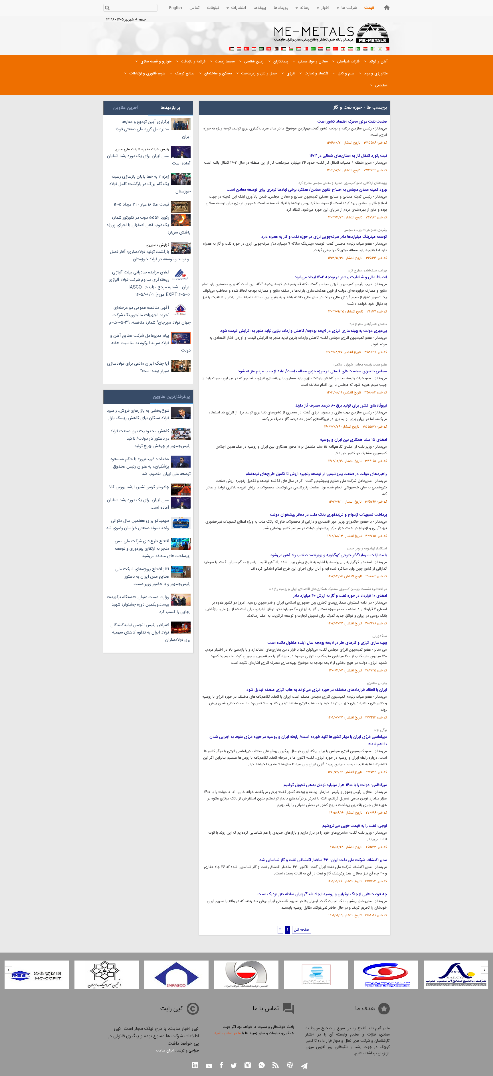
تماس (194, 7)
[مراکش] (335, 48)
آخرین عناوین (125, 108)
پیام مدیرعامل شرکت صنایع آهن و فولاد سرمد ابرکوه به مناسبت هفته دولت (150, 343)
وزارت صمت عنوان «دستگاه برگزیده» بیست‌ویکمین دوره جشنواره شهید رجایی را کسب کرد (149, 605)
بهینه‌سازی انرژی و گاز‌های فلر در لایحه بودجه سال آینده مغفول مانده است (327, 642)
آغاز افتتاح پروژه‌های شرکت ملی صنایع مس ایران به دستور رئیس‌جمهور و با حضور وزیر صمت (153, 577)
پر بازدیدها (170, 108)
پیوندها (259, 7)
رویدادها (281, 7)
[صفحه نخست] (387, 7)
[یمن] (239, 48)
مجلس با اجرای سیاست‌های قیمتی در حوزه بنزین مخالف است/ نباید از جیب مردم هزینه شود (312, 371)
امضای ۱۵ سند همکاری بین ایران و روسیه (353, 440)
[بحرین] (387, 48)
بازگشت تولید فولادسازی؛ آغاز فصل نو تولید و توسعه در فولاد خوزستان (150, 255)
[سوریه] (254, 48)
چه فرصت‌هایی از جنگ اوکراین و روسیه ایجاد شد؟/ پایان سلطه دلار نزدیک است (322, 894)
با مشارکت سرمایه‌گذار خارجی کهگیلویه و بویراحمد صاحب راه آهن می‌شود (328, 555)
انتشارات (238, 7)
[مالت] (306, 48)
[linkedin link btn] (195, 1066)
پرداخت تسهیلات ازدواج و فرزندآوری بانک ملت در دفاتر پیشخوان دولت (328, 514)
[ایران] (350, 48)
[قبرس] (380, 48)
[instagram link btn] (248, 1066)
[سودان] (298, 48)
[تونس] (268, 48)
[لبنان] (343, 48)
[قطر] (276, 48)
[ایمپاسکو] (176, 975)
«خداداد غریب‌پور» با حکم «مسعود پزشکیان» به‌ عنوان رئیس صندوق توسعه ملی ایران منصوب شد (150, 467)
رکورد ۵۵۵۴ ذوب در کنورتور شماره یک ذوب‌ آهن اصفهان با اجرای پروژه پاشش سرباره (149, 225)
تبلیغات (213, 7)
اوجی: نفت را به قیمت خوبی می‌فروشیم (354, 826)
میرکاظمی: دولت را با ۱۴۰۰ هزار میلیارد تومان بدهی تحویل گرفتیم (335, 785)
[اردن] (283, 48)
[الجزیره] (372, 48)
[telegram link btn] (304, 1066)
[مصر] (365, 48)
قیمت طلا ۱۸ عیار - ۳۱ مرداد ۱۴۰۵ (141, 204)
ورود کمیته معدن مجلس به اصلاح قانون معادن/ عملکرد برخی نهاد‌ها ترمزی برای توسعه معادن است (307, 189)
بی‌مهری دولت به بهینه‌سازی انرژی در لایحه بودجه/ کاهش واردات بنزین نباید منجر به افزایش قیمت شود (303, 331)
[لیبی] (313, 48)
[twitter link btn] (234, 1066)
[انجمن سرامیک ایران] (106, 975)
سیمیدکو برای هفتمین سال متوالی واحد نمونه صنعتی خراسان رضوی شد (137, 524)
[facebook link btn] (221, 1066)
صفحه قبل (301, 930)
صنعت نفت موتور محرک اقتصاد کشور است (352, 121)
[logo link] (332, 36)
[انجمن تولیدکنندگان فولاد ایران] (246, 975)
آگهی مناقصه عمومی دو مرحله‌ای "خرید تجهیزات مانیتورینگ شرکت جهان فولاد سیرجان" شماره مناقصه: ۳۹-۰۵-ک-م (150, 315)
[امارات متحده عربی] (231, 48)
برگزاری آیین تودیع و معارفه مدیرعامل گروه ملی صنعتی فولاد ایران (153, 129)
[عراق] (320, 48)
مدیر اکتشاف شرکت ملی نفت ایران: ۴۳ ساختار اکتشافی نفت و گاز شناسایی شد (323, 860)
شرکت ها (349, 7)
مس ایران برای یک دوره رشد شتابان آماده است (149, 160)
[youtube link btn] (209, 1067)
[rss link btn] (275, 1066)
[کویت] (328, 48)
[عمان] (291, 48)
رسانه (304, 7)
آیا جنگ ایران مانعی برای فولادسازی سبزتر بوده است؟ (138, 367)
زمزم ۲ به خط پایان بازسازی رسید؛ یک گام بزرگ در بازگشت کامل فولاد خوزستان (150, 184)
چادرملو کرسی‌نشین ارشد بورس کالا (139, 487)
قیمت (369, 7)
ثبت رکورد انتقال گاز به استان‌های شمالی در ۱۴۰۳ (348, 156)
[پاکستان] (357, 48)
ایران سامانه (165, 1050)
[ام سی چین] (37, 975)
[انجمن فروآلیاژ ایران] (316, 975)
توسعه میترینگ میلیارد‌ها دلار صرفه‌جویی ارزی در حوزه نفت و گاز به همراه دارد (324, 237)
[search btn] (107, 8)
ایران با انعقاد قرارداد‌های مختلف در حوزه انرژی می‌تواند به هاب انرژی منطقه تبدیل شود (316, 690)
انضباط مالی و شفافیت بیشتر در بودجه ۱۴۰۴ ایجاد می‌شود (341, 277)
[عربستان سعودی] (261, 48)
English (175, 8)
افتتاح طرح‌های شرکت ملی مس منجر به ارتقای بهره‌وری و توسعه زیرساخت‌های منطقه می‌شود (153, 549)
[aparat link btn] (289, 1066)
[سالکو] (456, 975)
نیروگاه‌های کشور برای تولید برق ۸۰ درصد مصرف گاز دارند (341, 405)
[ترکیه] (246, 48)
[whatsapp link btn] (261, 1066)
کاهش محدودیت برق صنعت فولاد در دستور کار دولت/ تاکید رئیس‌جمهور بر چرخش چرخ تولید (150, 439)
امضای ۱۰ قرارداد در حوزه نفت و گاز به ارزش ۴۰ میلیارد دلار (340, 595)
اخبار (325, 7)
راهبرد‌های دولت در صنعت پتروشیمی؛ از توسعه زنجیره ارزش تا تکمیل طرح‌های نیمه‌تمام (316, 474)
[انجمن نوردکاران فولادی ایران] (386, 975)
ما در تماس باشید (227, 1033)
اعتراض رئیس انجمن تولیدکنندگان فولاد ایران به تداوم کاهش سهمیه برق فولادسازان (150, 632)
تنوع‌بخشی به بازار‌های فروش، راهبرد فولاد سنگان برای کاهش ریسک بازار (138, 414)
